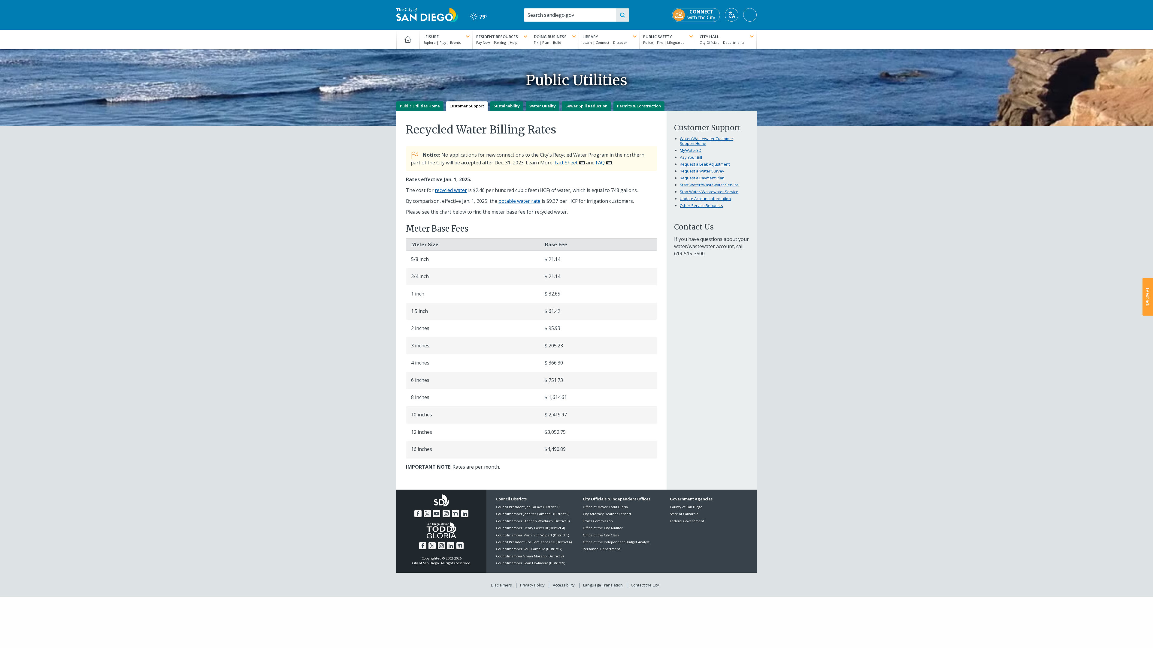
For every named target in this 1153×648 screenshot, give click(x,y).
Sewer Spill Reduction (586, 106)
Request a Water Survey (702, 171)
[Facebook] (418, 513)
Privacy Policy (532, 585)
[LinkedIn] (464, 513)
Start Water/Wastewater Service (709, 185)
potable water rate (519, 201)
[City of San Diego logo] (427, 14)
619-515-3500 (689, 253)
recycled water (451, 190)
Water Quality (542, 106)
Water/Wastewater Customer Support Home (706, 141)
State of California (684, 514)
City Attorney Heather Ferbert (607, 514)
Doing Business (550, 36)
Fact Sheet (566, 162)
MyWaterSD (690, 150)
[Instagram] (446, 513)
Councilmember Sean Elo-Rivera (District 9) (530, 563)
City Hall (709, 36)
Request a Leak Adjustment (705, 164)
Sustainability (507, 106)
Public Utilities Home (420, 106)
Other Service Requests (701, 205)
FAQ (600, 162)
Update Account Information (705, 198)
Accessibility (564, 585)
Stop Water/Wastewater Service (709, 191)
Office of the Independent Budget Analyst (616, 542)
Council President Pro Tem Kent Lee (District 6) (534, 542)
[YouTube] (436, 513)
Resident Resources (497, 36)
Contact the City (645, 585)
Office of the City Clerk (601, 535)
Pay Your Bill (691, 157)
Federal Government (687, 521)
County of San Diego (686, 507)
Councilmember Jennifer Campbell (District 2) (532, 514)
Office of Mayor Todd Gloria (605, 507)
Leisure (431, 36)
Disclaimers (501, 585)
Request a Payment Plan (702, 178)
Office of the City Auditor (603, 528)
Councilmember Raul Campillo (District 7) (529, 549)
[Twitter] (427, 513)
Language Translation (603, 585)
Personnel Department (601, 549)
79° (479, 16)
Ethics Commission (598, 521)
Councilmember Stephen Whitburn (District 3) (533, 521)
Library (590, 36)
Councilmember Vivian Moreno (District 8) (530, 556)
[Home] (407, 39)
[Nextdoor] (455, 513)
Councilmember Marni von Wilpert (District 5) (532, 535)
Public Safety (657, 36)
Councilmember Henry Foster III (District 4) (530, 528)
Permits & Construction (639, 106)
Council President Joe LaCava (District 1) (527, 507)
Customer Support (466, 106)
